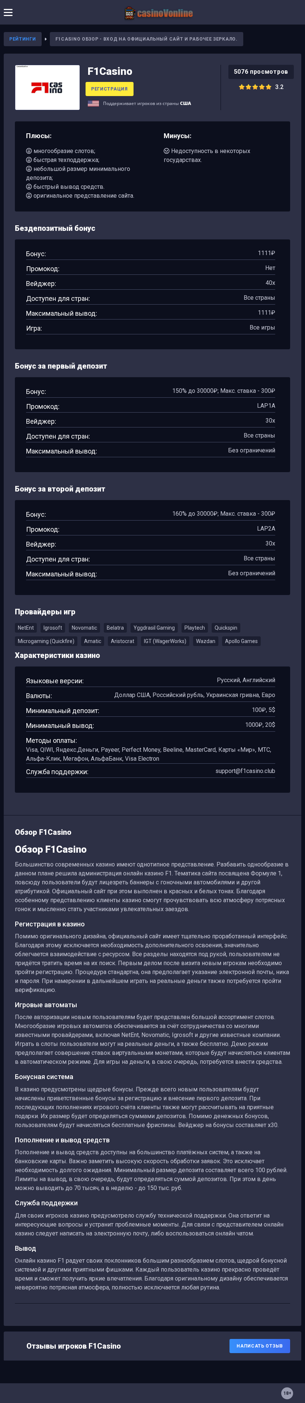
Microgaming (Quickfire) (46, 641)
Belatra (115, 628)
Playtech (194, 628)
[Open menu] (8, 12)
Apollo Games (241, 641)
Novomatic (84, 628)
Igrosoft (53, 628)
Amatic (92, 641)
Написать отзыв (260, 1346)
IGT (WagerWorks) (165, 641)
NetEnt (26, 628)
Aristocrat (122, 641)
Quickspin (226, 628)
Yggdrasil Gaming (154, 628)
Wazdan (205, 641)
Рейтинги (22, 39)
